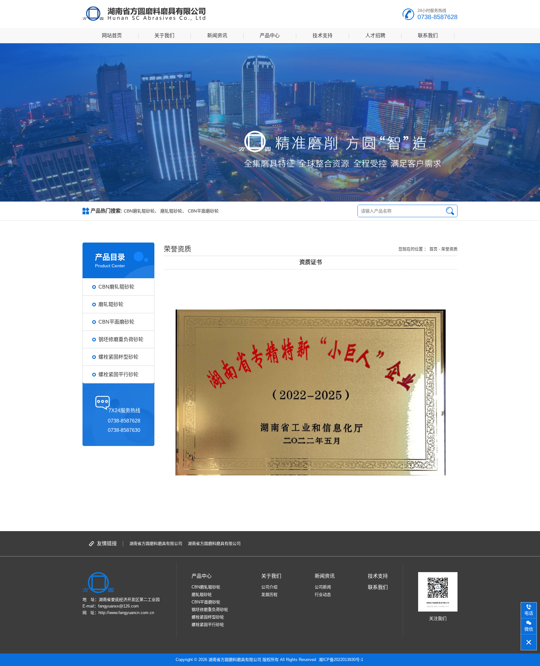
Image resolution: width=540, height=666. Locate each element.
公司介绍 (269, 587)
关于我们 (164, 35)
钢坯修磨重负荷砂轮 (210, 609)
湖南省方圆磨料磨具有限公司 (155, 543)
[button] (266, 194)
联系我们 (428, 35)
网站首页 (112, 35)
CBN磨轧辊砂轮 (139, 210)
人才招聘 (375, 35)
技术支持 (322, 35)
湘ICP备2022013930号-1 (341, 659)
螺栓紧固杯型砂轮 (208, 617)
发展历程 (269, 594)
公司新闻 (323, 587)
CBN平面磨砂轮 (203, 210)
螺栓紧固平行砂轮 (208, 624)
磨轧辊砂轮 (171, 210)
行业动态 (323, 594)
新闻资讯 (217, 35)
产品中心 (270, 35)
